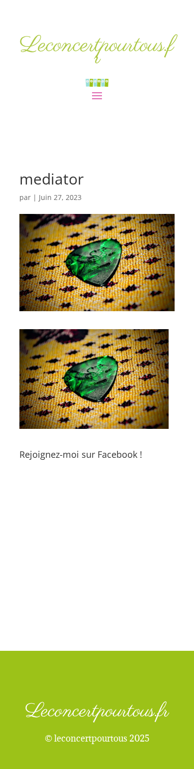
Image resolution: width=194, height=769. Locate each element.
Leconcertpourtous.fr (97, 51)
